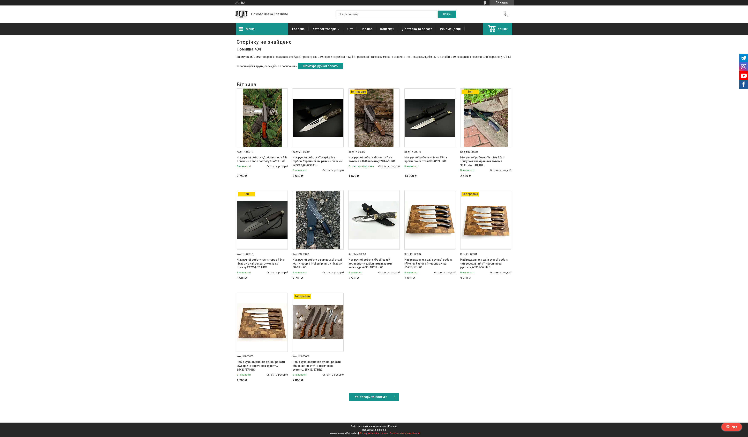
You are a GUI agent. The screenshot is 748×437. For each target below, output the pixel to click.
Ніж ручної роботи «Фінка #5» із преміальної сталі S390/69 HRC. (425, 159)
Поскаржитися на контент (373, 433)
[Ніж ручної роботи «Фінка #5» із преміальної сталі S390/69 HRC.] (429, 117)
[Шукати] (447, 14)
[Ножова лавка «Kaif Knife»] (241, 14)
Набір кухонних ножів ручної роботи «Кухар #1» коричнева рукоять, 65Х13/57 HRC (261, 365)
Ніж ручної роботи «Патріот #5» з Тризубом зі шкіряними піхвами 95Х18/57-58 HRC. (482, 161)
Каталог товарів (324, 29)
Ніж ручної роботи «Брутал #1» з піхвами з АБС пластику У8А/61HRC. (372, 159)
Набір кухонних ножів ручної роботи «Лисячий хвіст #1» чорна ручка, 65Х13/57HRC (428, 263)
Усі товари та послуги (371, 397)
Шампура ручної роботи (320, 66)
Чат (734, 426)
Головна (298, 29)
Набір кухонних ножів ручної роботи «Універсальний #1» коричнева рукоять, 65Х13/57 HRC (484, 263)
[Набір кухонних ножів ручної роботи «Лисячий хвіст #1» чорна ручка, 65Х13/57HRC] (429, 220)
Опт (350, 29)
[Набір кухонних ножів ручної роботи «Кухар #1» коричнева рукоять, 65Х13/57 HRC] (262, 322)
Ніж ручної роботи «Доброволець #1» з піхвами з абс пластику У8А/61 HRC (262, 159)
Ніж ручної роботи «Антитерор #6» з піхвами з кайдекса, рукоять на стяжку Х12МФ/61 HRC (260, 263)
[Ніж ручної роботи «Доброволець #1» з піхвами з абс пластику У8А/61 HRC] (262, 117)
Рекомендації (450, 29)
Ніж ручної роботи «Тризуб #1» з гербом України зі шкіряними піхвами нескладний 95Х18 (317, 161)
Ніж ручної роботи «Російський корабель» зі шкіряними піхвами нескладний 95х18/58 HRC (370, 263)
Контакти (387, 29)
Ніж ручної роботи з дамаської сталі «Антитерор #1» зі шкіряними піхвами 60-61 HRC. (317, 263)
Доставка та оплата (417, 29)
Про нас (366, 29)
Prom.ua (392, 426)
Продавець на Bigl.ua (374, 429)
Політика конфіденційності (405, 433)
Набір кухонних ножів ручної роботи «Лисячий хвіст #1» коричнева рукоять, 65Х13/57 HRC (317, 365)
